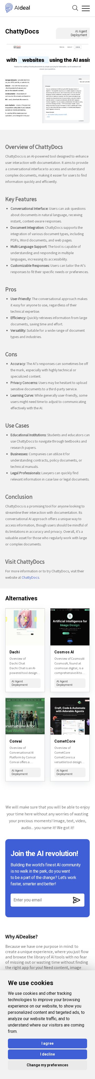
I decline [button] (47, 1054)
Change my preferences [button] (47, 1065)
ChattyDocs (30, 577)
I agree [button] (47, 1043)
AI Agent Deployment (79, 33)
